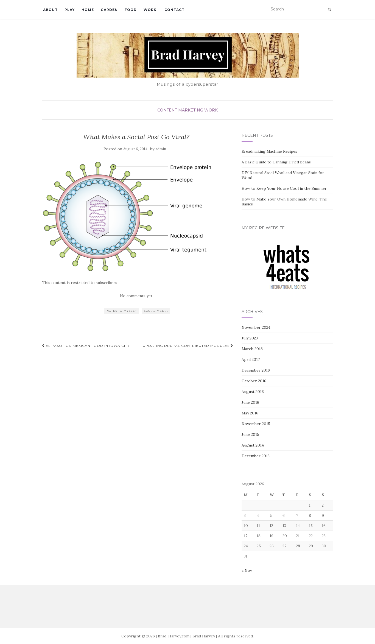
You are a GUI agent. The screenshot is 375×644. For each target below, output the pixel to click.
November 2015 (256, 423)
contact (173, 10)
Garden (109, 10)
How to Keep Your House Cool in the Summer (284, 188)
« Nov (247, 570)
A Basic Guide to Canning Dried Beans (276, 162)
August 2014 (253, 445)
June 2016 (250, 402)
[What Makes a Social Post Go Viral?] (136, 216)
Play (70, 10)
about (50, 10)
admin (160, 149)
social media (156, 311)
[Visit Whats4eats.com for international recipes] (287, 268)
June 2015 (250, 434)
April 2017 (251, 359)
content (167, 110)
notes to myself (122, 311)
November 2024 (256, 327)
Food (131, 10)
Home (88, 10)
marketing (190, 110)
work (211, 110)
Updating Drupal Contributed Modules (187, 346)
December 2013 (256, 455)
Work (150, 10)
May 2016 (250, 413)
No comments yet (136, 295)
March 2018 (252, 348)
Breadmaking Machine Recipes (269, 151)
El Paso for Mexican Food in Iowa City (87, 346)
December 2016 (256, 370)
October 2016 (254, 380)
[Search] (329, 9)
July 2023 (250, 338)
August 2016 (253, 391)
